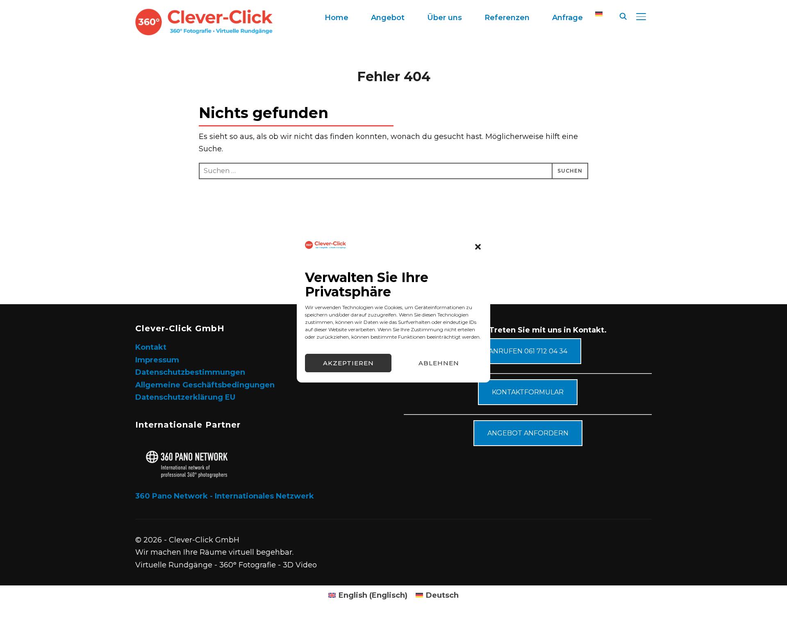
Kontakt (150, 347)
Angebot (388, 17)
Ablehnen (439, 363)
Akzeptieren (348, 363)
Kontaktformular (528, 392)
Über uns (444, 17)
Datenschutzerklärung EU (185, 397)
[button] (478, 247)
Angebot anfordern (528, 433)
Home (336, 17)
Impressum (157, 359)
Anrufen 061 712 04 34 (528, 351)
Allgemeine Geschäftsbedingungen (205, 384)
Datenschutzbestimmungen (190, 372)
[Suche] (623, 15)
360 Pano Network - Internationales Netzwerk (224, 496)
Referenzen (507, 17)
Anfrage (567, 17)
